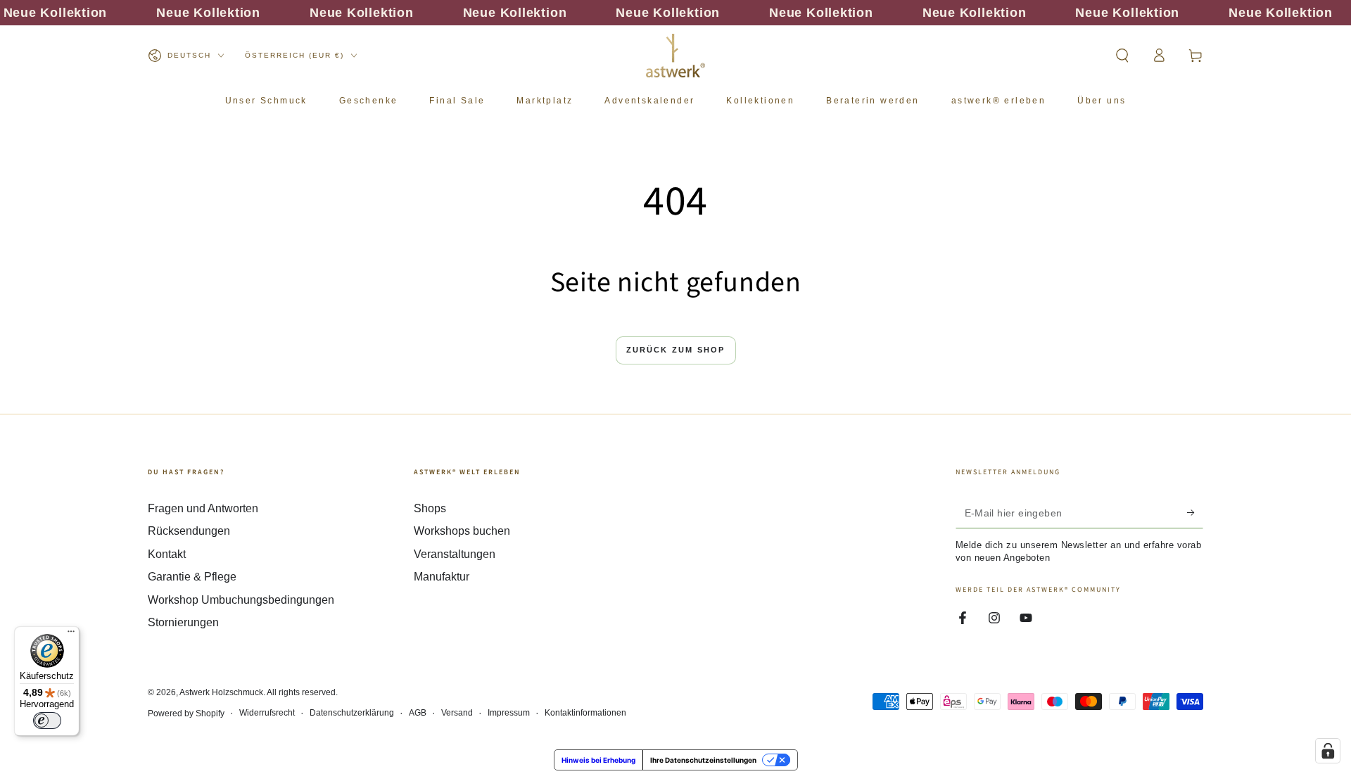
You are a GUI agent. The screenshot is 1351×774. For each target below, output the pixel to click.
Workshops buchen (462, 531)
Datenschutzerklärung (352, 713)
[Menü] (71, 634)
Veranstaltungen (454, 554)
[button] (1122, 55)
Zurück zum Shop (675, 349)
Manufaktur (441, 577)
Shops (430, 508)
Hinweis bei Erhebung (598, 760)
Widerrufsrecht (267, 713)
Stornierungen (183, 622)
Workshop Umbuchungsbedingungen (241, 600)
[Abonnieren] (1195, 512)
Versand (457, 713)
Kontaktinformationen (585, 713)
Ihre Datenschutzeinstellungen (703, 760)
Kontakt (167, 554)
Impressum (509, 713)
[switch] (47, 720)
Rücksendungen (189, 531)
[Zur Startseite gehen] (675, 55)
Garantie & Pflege (192, 577)
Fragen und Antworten (203, 508)
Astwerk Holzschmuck (221, 692)
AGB (417, 713)
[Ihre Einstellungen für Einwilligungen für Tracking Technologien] (1328, 751)
